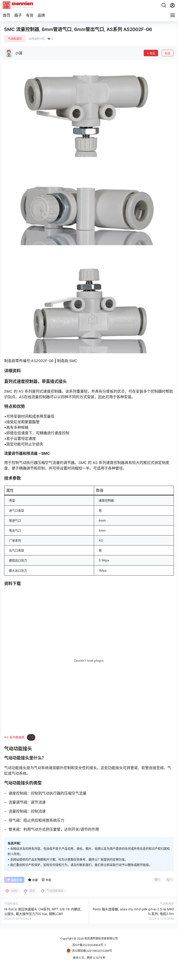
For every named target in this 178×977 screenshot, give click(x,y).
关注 (152, 53)
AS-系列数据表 (14, 737)
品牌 (41, 15)
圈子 (18, 15)
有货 (29, 15)
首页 (6, 15)
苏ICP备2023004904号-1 (89, 945)
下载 (31, 737)
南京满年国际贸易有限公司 (101, 938)
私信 (167, 53)
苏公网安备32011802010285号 (92, 950)
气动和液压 (15, 39)
